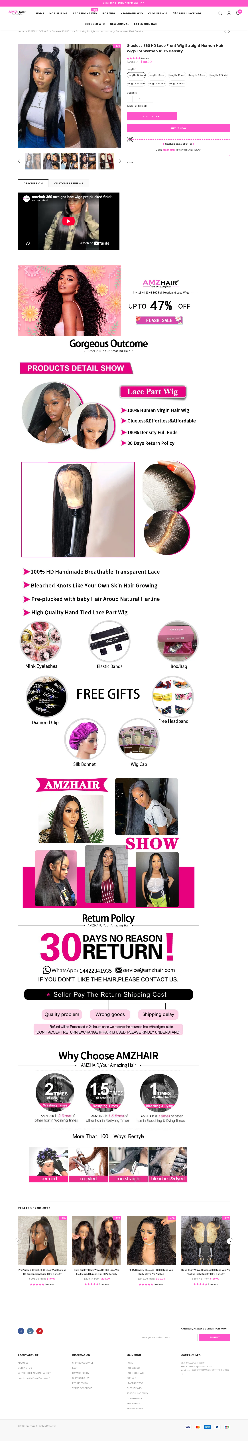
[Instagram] (30, 1331)
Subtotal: (132, 106)
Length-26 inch (157, 83)
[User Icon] (229, 13)
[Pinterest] (39, 1331)
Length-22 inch (218, 75)
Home (21, 31)
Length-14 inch (136, 75)
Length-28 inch (177, 83)
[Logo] (17, 12)
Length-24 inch (136, 83)
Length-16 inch (157, 75)
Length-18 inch (177, 75)
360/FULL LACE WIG (38, 31)
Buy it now (178, 128)
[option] (69, 96)
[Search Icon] (220, 13)
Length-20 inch (197, 75)
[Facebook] (21, 1331)
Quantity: (132, 92)
